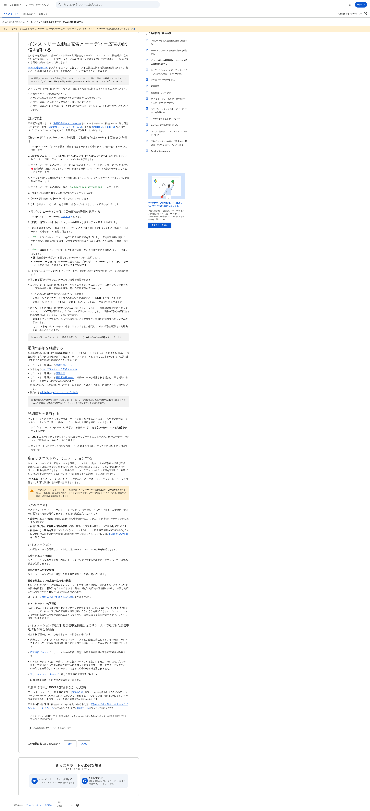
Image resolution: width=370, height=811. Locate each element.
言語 (60, 802)
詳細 (134, 28)
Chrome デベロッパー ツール (64, 127)
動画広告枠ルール (65, 377)
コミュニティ (29, 14)
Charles (96, 127)
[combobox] (112, 4)
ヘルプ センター (11, 14)
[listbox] (64, 805)
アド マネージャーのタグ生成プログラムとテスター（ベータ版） (168, 101)
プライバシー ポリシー (34, 805)
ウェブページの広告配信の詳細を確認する (169, 42)
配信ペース (83, 707)
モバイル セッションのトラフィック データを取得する (168, 111)
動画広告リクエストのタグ (67, 123)
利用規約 (48, 805)
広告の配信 (77, 692)
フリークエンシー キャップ (44, 674)
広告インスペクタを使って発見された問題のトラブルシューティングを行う (169, 143)
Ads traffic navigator (161, 151)
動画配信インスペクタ (161, 92)
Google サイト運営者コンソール (166, 118)
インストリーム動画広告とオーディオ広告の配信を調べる (169, 62)
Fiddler (108, 127)
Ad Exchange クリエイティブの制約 (59, 392)
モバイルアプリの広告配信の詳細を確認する (169, 52)
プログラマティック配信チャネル (59, 369)
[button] (5, 4)
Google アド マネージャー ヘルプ (29, 4)
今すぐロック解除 (159, 225)
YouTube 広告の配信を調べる (164, 125)
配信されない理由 (118, 533)
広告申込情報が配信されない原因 (56, 597)
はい (70, 743)
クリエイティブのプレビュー (164, 80)
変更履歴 (155, 86)
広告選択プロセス (39, 652)
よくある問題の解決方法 (158, 33)
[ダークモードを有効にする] (77, 805)
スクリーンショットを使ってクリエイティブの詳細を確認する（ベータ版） (169, 72)
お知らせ (43, 14)
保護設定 (60, 373)
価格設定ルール (64, 365)
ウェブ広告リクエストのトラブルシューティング (169, 133)
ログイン (65, 216)
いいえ (84, 743)
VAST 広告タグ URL (38, 67)
